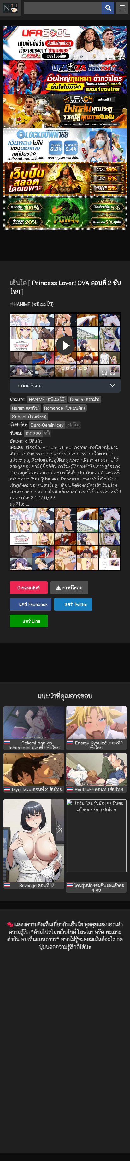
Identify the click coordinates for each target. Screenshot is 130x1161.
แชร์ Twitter (75, 604)
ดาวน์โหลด (71, 588)
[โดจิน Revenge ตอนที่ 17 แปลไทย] (33, 840)
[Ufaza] (65, 92)
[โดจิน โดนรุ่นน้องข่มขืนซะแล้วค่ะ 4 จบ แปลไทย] (96, 840)
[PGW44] (65, 228)
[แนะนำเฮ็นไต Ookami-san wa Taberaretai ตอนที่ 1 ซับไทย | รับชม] (33, 723)
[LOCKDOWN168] (65, 160)
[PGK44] (65, 194)
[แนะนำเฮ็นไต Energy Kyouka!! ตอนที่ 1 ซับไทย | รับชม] (96, 723)
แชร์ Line (30, 621)
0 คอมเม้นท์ (28, 588)
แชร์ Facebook (33, 604)
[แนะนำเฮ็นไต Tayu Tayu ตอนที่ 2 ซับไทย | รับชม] (33, 769)
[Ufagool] (65, 59)
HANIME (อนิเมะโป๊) (34, 304)
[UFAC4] (65, 126)
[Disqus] (65, 1034)
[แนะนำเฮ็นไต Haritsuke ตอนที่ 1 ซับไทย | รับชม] (96, 769)
